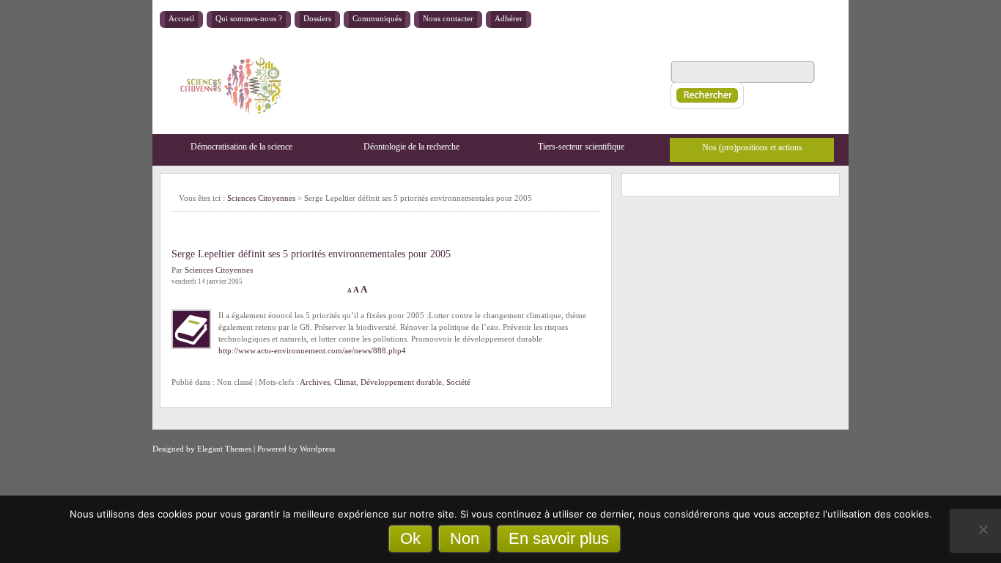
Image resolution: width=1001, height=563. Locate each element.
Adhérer (508, 18)
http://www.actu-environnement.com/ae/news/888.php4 (312, 350)
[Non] (982, 529)
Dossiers (317, 18)
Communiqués (377, 18)
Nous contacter (448, 18)
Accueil (181, 18)
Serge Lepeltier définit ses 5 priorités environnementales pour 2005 (311, 254)
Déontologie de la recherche (411, 146)
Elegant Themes (224, 448)
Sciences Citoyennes (261, 198)
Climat (345, 382)
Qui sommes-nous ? (248, 18)
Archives (315, 382)
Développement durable (401, 382)
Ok (410, 538)
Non (464, 538)
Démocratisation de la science (241, 146)
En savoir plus (559, 538)
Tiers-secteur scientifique (581, 146)
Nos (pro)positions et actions (752, 147)
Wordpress (317, 448)
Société (458, 382)
